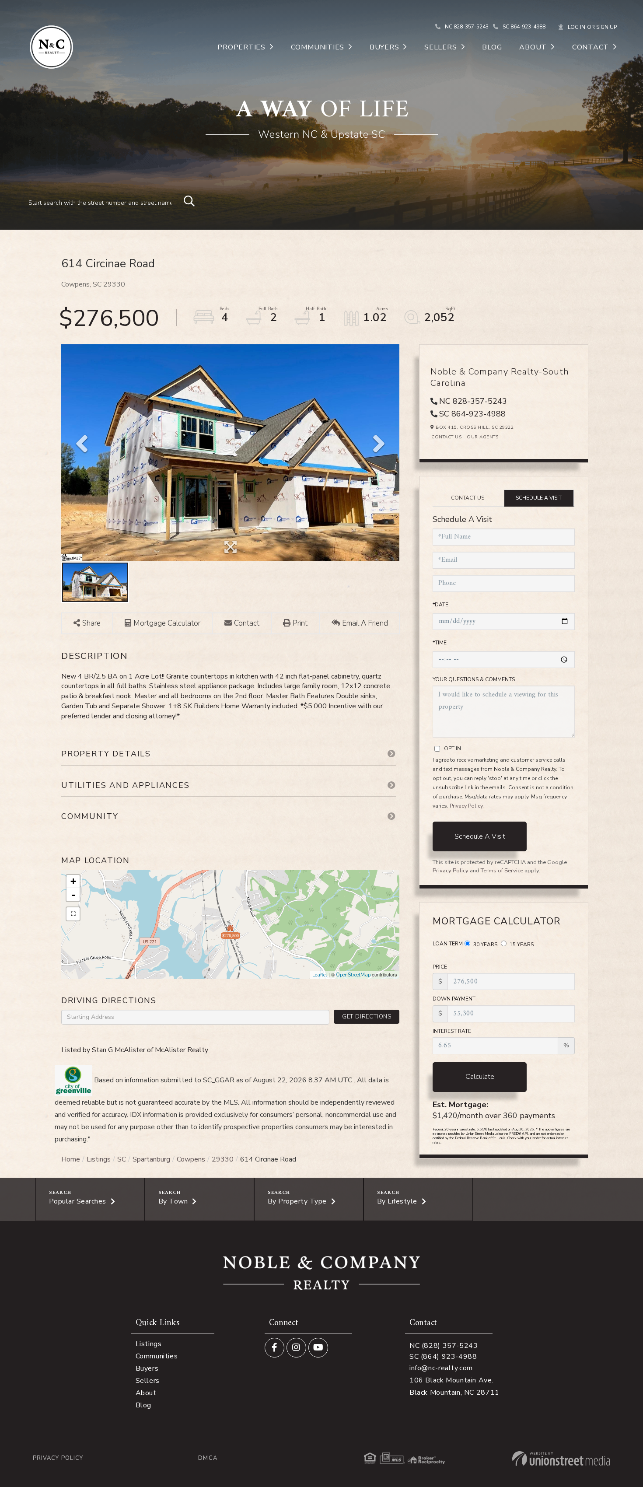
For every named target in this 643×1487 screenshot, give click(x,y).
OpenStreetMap (353, 975)
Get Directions (366, 1017)
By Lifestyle (397, 1201)
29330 (223, 1159)
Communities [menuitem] (317, 47)
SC (121, 1159)
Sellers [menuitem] (440, 47)
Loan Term (448, 943)
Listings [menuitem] (149, 1344)
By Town (173, 1201)
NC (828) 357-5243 (443, 1346)
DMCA (207, 1458)
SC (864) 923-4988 (443, 1356)
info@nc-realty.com (441, 1368)
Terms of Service (502, 871)
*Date (440, 604)
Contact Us (446, 437)
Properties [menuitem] (241, 47)
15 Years (521, 944)
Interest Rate (452, 1031)
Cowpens (191, 1159)
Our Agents (482, 437)
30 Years (484, 944)
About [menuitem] (533, 47)
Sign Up (606, 27)
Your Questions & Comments (474, 679)
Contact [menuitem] (590, 47)
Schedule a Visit (539, 497)
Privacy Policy (466, 805)
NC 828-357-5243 (467, 26)
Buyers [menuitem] (384, 47)
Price (440, 966)
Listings (99, 1159)
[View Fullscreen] (73, 913)
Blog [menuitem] (492, 47)
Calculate (479, 1076)
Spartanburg (151, 1159)
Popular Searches (77, 1201)
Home (70, 1159)
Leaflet (319, 975)
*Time (440, 642)
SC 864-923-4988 (524, 26)
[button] (185, 199)
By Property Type (297, 1201)
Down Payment (454, 998)
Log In (576, 27)
